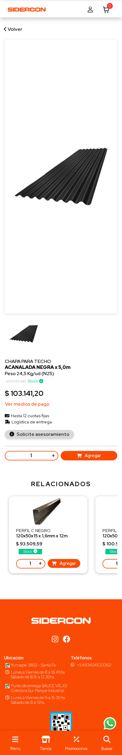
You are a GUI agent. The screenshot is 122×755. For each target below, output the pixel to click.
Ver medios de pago (27, 404)
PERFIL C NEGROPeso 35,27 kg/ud (42, 536)
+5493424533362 (94, 665)
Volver (14, 29)
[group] (23, 337)
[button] (107, 742)
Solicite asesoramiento (42, 434)
